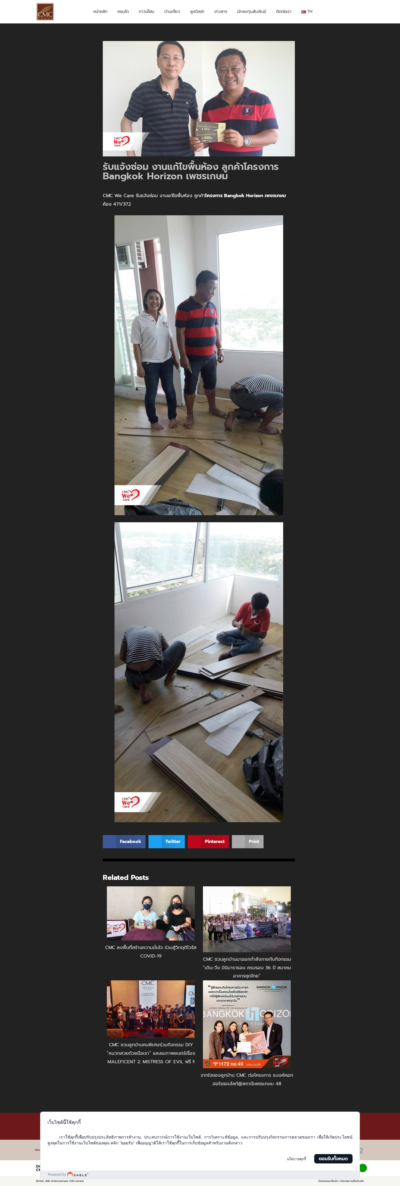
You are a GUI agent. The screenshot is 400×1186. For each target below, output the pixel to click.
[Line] (362, 1168)
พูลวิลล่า (197, 11)
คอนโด (123, 11)
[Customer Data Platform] (200, 1175)
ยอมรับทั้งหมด (333, 1158)
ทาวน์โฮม (146, 11)
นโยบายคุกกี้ (296, 1159)
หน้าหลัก (100, 11)
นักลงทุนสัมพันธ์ (251, 11)
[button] (358, 12)
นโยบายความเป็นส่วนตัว (352, 1181)
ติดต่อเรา (283, 11)
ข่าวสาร (220, 11)
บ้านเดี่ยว (172, 11)
